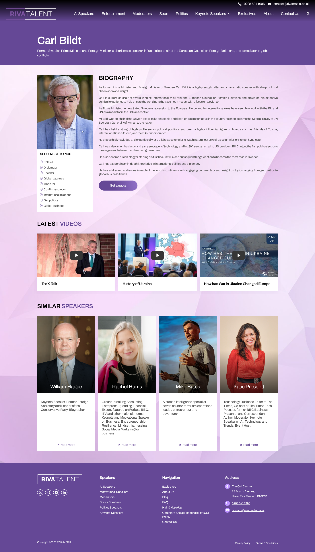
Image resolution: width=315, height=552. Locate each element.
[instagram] (48, 492)
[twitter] (40, 492)
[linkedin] (64, 492)
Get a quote (118, 185)
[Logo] (31, 9)
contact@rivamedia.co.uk (291, 4)
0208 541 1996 (254, 4)
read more (68, 445)
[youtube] (56, 492)
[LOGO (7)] (60, 474)
